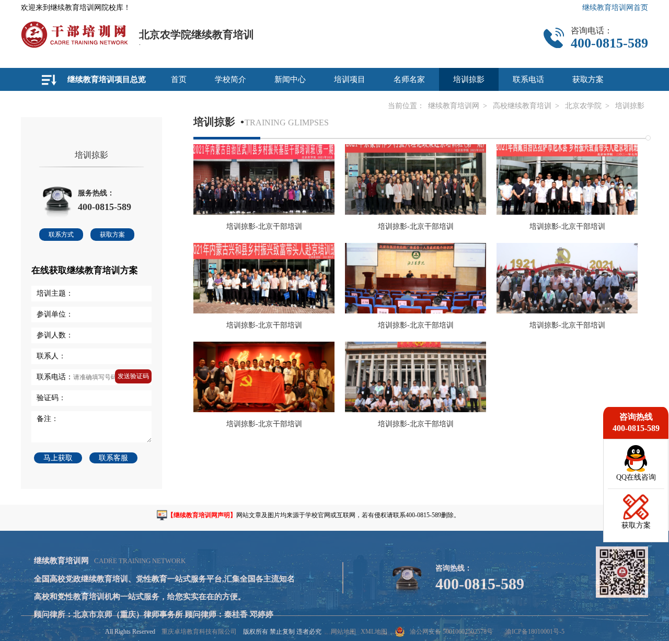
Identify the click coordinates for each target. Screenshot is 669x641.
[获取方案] (636, 517)
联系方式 (61, 234)
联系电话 (528, 79)
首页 (179, 79)
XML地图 (374, 631)
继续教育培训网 (453, 106)
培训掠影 (469, 79)
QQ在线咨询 (636, 477)
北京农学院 (583, 106)
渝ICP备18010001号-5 (534, 631)
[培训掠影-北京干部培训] (263, 211)
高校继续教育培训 (522, 106)
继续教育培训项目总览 (106, 79)
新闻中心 (290, 79)
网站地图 (343, 631)
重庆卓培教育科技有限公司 (199, 631)
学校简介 (230, 79)
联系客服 (113, 458)
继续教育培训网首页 (615, 7)
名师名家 (409, 79)
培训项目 (349, 79)
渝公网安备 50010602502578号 (451, 631)
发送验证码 (133, 376)
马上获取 (58, 458)
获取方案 (588, 79)
